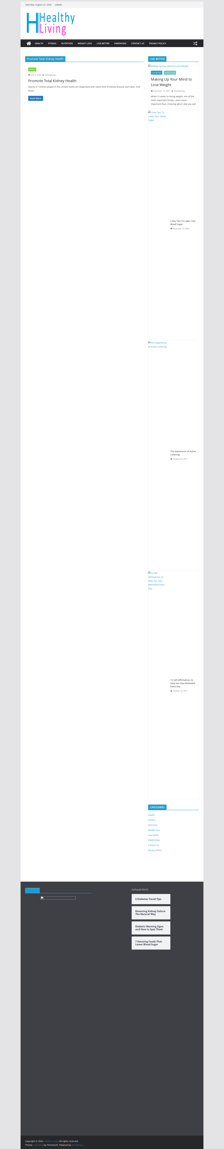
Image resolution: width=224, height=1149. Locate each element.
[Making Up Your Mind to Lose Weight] (173, 66)
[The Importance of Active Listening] (158, 455)
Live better (103, 43)
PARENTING (120, 43)
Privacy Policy (157, 43)
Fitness (52, 43)
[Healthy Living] (28, 43)
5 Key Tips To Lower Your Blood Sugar (183, 223)
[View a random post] (195, 43)
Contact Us (137, 43)
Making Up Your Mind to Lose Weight (171, 82)
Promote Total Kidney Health (52, 80)
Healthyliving (50, 75)
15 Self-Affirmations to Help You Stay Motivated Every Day (182, 683)
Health (39, 43)
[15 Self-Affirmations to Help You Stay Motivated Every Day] (158, 685)
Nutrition (67, 43)
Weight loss (85, 43)
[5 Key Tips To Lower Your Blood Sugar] (158, 224)
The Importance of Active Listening (183, 453)
